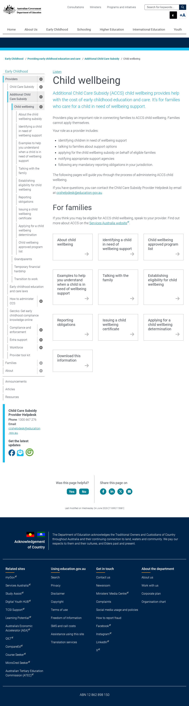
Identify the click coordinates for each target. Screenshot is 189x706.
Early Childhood (14, 58)
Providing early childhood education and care (54, 58)
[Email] (129, 491)
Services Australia (17, 585)
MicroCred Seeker (17, 663)
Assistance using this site (67, 634)
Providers (11, 79)
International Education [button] (149, 29)
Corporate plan (151, 593)
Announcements (16, 381)
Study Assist (14, 593)
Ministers (95, 7)
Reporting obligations (26, 199)
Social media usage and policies (117, 610)
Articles (10, 389)
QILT (8, 638)
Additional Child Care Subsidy (102, 58)
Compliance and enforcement (20, 330)
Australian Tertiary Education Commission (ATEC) (24, 673)
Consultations (75, 7)
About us (147, 577)
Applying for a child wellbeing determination (31, 230)
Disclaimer (58, 593)
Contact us (103, 577)
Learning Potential (17, 618)
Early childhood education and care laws (27, 289)
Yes (71, 492)
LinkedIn (101, 642)
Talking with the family (29, 171)
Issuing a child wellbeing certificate (28, 214)
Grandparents (23, 259)
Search (55, 577)
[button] (40, 79)
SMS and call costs (63, 626)
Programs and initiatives (121, 7)
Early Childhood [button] (57, 29)
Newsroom (103, 585)
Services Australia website (108, 223)
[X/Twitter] (120, 491)
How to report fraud (108, 618)
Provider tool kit (20, 355)
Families (10, 363)
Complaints (103, 601)
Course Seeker (15, 654)
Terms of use (59, 610)
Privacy (56, 585)
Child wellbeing (24, 106)
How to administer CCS (22, 301)
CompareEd (13, 646)
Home (11, 29)
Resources (12, 397)
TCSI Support (14, 610)
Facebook (102, 626)
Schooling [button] (84, 29)
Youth (178, 29)
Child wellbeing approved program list (31, 247)
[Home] (22, 9)
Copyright (57, 601)
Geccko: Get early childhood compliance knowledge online (24, 315)
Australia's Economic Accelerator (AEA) (19, 628)
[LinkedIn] (112, 491)
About (9, 370)
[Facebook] (103, 491)
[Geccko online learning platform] (29, 452)
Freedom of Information (66, 618)
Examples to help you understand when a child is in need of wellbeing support (30, 152)
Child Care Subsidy (22, 87)
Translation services (64, 642)
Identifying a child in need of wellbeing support (30, 131)
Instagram (102, 634)
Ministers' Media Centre (111, 593)
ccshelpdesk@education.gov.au (79, 193)
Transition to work (26, 279)
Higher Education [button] (112, 29)
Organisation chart (154, 601)
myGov (10, 577)
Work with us (150, 585)
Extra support (18, 339)
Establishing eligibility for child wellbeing (30, 185)
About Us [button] (31, 29)
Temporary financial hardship (27, 269)
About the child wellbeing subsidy (30, 117)
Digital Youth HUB (17, 601)
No (84, 492)
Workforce (16, 347)
